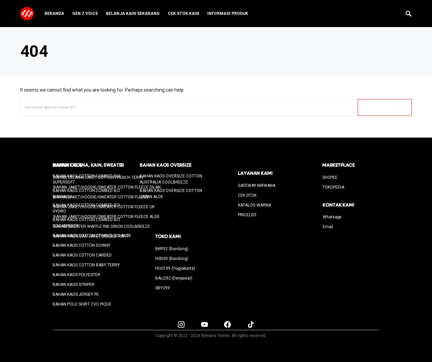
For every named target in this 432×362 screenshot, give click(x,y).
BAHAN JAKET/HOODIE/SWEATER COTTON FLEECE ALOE (106, 216)
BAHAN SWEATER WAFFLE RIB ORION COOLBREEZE (101, 226)
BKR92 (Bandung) (171, 248)
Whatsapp (332, 217)
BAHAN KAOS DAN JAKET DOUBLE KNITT (91, 236)
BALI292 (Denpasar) (173, 278)
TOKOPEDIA (333, 187)
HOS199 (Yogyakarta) (175, 268)
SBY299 (162, 288)
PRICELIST (247, 215)
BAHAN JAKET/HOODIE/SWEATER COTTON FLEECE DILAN (107, 187)
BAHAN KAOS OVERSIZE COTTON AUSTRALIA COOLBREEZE (171, 179)
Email (328, 226)
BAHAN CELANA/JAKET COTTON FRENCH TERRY (98, 177)
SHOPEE (330, 177)
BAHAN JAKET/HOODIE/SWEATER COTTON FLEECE (100, 197)
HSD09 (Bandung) (171, 258)
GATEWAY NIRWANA (256, 185)
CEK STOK (247, 195)
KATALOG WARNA (254, 205)
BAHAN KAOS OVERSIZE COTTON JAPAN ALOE (171, 193)
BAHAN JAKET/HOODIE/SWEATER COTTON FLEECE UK (104, 206)
